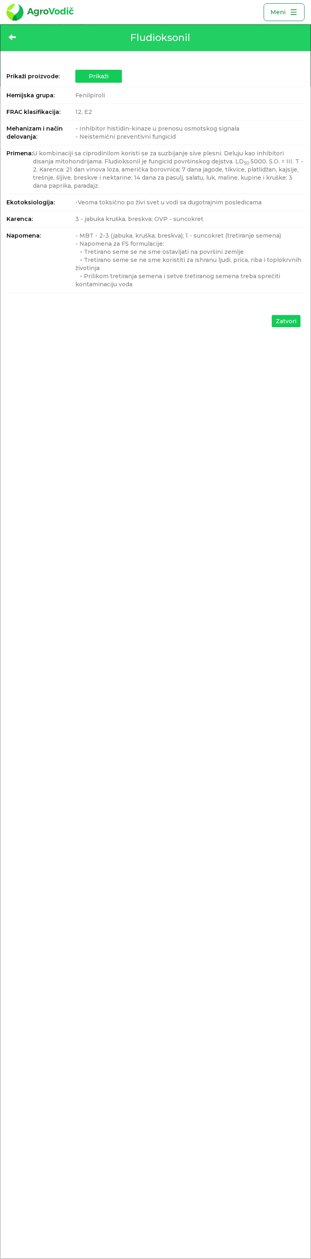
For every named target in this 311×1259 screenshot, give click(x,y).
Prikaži (99, 76)
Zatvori (286, 321)
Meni (278, 12)
